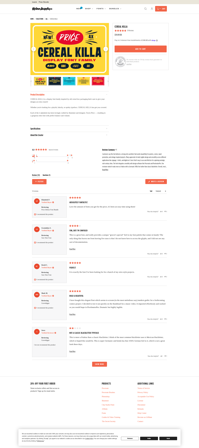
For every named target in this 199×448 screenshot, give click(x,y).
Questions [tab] (46, 175)
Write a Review (158, 182)
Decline (149, 438)
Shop (88, 9)
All (47, 19)
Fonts (100, 9)
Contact (140, 421)
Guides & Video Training (111, 417)
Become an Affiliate (145, 417)
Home (32, 19)
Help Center (142, 413)
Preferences (130, 438)
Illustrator (105, 401)
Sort (151, 191)
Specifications (35, 128)
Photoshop (106, 397)
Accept (168, 438)
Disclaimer (141, 405)
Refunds (141, 409)
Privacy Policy (143, 392)
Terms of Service (144, 388)
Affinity (105, 409)
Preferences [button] (40, 441)
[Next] (105, 49)
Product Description (37, 94)
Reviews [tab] (36, 175)
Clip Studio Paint (108, 405)
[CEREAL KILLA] (69, 49)
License (140, 401)
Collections (39, 19)
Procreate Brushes (108, 392)
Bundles (114, 9)
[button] (33, 156)
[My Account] (152, 9)
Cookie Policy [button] (89, 438)
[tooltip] (116, 150)
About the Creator (36, 135)
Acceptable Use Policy (146, 397)
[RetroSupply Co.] (42, 8)
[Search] (145, 9)
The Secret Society (109, 421)
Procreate (105, 388)
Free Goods (44, 2)
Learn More (129, 64)
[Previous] (33, 49)
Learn (34, 2)
